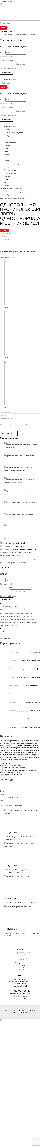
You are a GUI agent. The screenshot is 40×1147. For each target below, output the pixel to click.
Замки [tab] (2, 791)
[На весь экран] (7, 1141)
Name (2, 53)
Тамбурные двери (11, 136)
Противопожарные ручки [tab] (9, 788)
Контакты (7, 154)
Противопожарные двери (13, 133)
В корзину (7, 567)
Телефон (3, 56)
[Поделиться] (12, 1141)
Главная (3, 189)
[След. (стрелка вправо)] (7, 1145)
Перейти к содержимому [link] (9, 1)
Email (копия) (5, 60)
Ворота (7, 145)
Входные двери (10, 142)
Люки (6, 148)
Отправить (6, 72)
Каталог (7, 129)
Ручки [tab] (2, 785)
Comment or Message (8, 68)
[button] (20, 157)
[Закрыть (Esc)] (17, 1141)
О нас (6, 151)
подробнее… (35, 429)
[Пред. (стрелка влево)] (2, 1145)
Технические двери (11, 139)
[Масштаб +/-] (2, 1141)
